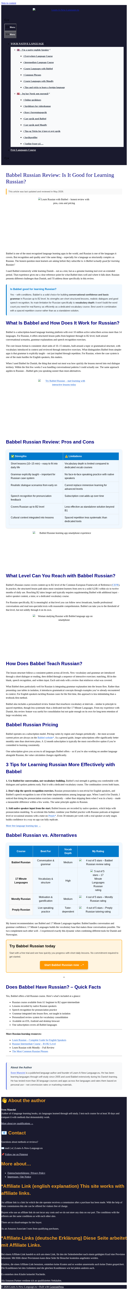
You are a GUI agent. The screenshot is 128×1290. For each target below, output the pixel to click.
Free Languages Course (23, 150)
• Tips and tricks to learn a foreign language (44, 87)
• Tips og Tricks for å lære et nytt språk (41, 131)
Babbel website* (46, 737)
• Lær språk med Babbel (34, 119)
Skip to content (8, 3)
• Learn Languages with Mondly (38, 81)
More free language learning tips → (23, 825)
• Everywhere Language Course (38, 56)
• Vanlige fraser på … (33, 144)
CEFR (115, 585)
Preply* (52, 815)
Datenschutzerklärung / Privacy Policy (26, 1173)
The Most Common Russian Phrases (30, 1051)
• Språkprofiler (30, 137)
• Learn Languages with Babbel (38, 69)
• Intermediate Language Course (38, 62)
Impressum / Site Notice (19, 1176)
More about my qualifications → (17, 1123)
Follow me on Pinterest (16, 1154)
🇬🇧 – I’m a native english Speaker (33, 50)
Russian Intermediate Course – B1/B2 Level (34, 1044)
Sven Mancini (18, 1072)
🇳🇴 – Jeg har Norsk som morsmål (32, 94)
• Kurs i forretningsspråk (35, 112)
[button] (6, 20)
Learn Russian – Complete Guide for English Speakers (39, 1040)
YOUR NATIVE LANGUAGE (27, 43)
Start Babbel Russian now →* (64, 965)
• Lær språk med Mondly (35, 125)
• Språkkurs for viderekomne (37, 106)
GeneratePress (57, 1286)
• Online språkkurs (32, 100)
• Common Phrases (32, 75)
